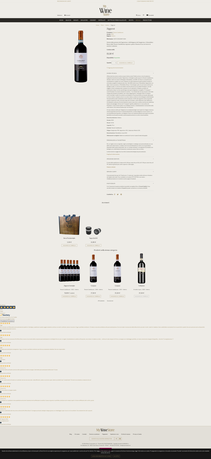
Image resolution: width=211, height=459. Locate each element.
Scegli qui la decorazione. (113, 154)
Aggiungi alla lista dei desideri (115, 67)
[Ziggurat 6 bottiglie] (69, 268)
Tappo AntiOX (93, 238)
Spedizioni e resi (114, 434)
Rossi (61, 20)
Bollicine (84, 20)
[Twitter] (117, 194)
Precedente (101, 300)
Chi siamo (77, 434)
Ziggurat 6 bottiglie (69, 285)
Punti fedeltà (111, 183)
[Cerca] (136, 15)
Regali (138, 20)
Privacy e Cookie (137, 434)
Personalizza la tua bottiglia (116, 140)
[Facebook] (114, 194)
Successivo (110, 300)
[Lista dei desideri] (143, 15)
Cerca (138, 15)
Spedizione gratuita (113, 159)
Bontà (131, 20)
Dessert (93, 20)
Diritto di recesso (125, 434)
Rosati (76, 20)
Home (97, 25)
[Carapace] (93, 268)
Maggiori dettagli (111, 167)
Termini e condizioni (94, 434)
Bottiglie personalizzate (117, 20)
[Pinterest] (121, 194)
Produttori (147, 20)
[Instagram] (120, 438)
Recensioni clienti (64, 1)
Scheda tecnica (112, 73)
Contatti (84, 434)
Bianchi (68, 20)
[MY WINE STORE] (105, 10)
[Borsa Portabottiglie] (69, 221)
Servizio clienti (111, 171)
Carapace (93, 285)
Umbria (113, 36)
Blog (70, 434)
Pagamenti (105, 434)
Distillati (101, 20)
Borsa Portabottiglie (69, 238)
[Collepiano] (141, 268)
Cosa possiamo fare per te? (145, 1)
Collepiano (141, 285)
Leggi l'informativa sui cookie (101, 456)
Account (68, 15)
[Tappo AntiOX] (93, 221)
